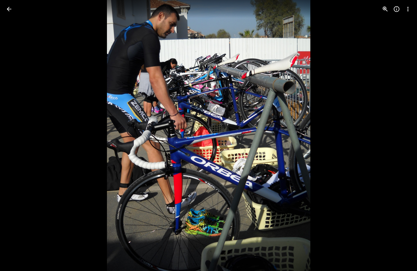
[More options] (408, 9)
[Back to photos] (9, 9)
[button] (16, 135)
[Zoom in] (385, 9)
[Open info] (396, 9)
